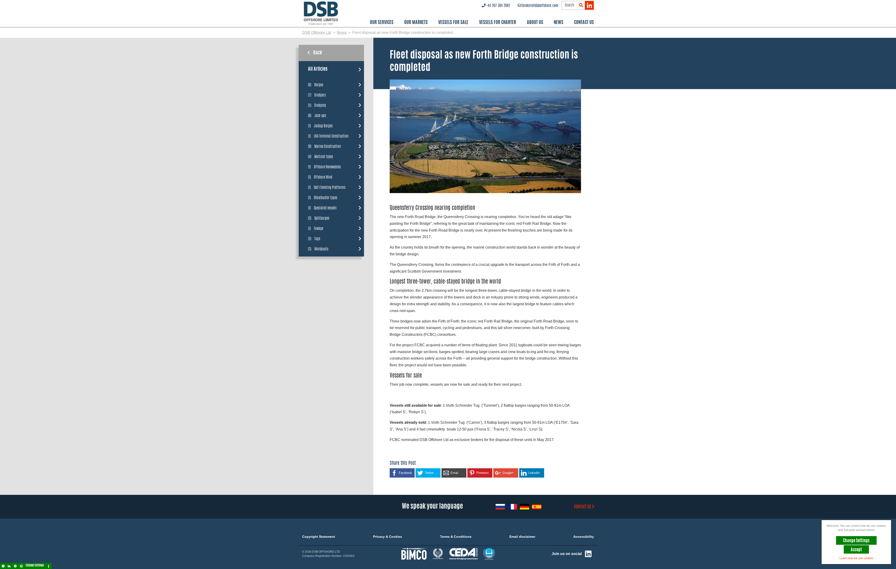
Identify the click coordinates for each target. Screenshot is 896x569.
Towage (315, 228)
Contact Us (584, 22)
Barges (315, 84)
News (558, 22)
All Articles (317, 69)
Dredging (317, 105)
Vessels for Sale (453, 22)
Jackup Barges (320, 125)
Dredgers (317, 95)
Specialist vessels (322, 208)
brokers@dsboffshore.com (540, 6)
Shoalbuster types (322, 197)
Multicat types (320, 156)
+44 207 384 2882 (498, 6)
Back (317, 53)
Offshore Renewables (324, 167)
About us (535, 22)
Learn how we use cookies (856, 558)
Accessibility (583, 536)
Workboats (318, 249)
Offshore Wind (320, 177)
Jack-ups (317, 115)
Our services (381, 22)
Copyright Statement (318, 536)
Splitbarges (318, 218)
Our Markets (416, 22)
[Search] (581, 5)
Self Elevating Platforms (326, 187)
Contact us (582, 507)
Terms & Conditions (456, 536)
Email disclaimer (522, 536)
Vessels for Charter (497, 22)
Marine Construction (324, 146)
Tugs (314, 238)
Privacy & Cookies (387, 536)
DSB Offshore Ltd (316, 33)
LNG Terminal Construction (328, 136)
